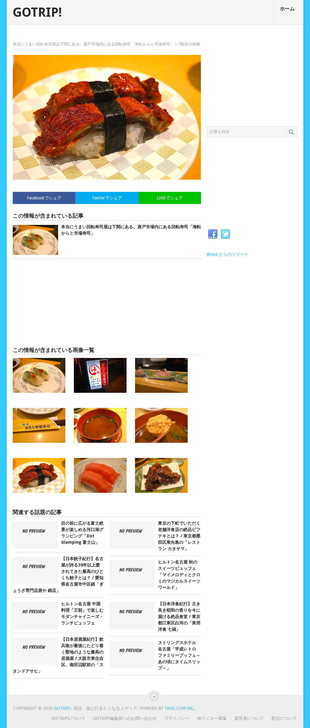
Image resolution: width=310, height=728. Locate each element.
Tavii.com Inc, (179, 708)
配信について (284, 718)
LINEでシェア (170, 197)
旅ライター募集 (212, 718)
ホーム (287, 9)
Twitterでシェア (107, 197)
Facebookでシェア (44, 197)
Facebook (213, 234)
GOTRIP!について (68, 718)
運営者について (249, 718)
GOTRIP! (37, 12)
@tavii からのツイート (227, 254)
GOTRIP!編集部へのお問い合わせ (125, 718)
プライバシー (177, 718)
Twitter (225, 234)
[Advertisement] (106, 303)
